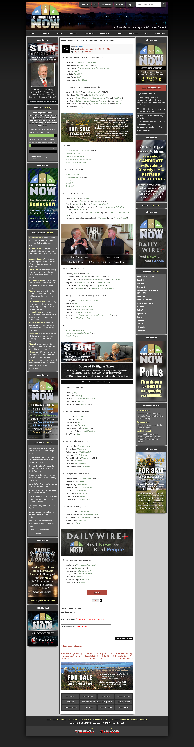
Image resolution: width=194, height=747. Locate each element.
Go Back (97, 593)
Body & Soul (104, 33)
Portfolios (70, 702)
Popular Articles (143, 422)
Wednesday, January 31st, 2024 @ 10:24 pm (95, 49)
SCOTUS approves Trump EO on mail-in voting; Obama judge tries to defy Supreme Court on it (43, 499)
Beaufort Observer (123, 696)
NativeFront (133, 33)
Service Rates (73, 719)
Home (32, 33)
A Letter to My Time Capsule (39, 530)
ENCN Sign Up (88, 696)
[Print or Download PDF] (77, 46)
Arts (146, 33)
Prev (94, 601)
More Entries (87, 51)
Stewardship (160, 33)
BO (95, 5)
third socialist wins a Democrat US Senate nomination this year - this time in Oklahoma (41, 468)
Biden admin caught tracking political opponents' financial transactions (73, 656)
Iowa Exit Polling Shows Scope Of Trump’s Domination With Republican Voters (122, 656)
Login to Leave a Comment (72, 646)
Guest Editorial (90, 656)
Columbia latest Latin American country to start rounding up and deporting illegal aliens (42, 477)
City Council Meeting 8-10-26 (147, 94)
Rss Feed (134, 719)
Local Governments (144, 300)
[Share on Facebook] (80, 46)
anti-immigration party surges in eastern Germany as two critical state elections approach (42, 459)
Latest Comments (70, 707)
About (63, 719)
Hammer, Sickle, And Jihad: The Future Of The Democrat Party (42, 491)
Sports (139, 317)
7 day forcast (155, 205)
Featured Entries (106, 707)
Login (130, 5)
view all (47, 108)
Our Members (70, 696)
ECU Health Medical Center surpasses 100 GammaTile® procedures (151, 110)
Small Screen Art (93, 653)
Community (89, 33)
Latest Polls (88, 707)
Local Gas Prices (143, 410)
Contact (56, 719)
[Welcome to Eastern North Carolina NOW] (45, 16)
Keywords (144, 719)
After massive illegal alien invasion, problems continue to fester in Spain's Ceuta (42, 450)
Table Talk (85, 5)
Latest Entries (123, 707)
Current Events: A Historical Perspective (97, 702)
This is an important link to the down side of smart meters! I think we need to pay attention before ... (42, 346)
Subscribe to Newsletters (119, 719)
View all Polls (49, 158)
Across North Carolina (145, 276)
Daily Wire (77, 51)
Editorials (100, 656)
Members (119, 5)
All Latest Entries (35, 533)
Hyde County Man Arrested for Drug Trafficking (150, 116)
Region (119, 33)
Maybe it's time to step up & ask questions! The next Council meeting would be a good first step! (43, 354)
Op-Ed (59, 33)
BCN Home (106, 696)
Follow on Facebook (100, 719)
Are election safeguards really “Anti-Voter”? (42, 506)
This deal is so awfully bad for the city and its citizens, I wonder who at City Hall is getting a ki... (43, 362)
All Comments (34, 368)
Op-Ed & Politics (143, 313)
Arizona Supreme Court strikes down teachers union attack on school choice (42, 514)
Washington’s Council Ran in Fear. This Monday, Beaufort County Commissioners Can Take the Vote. (151, 124)
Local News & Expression (146, 303)
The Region (141, 327)
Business (73, 33)
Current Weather (124, 702)
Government (45, 33)
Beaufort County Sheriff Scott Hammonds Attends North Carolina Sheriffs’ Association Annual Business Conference (151, 101)
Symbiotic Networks (144, 431)
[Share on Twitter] (82, 46)
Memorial (140, 307)
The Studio (141, 331)
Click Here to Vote (35, 157)
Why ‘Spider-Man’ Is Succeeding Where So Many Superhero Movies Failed (41, 523)
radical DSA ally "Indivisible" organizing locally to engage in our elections (43, 485)
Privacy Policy (86, 719)
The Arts (101, 658)
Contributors (106, 5)
